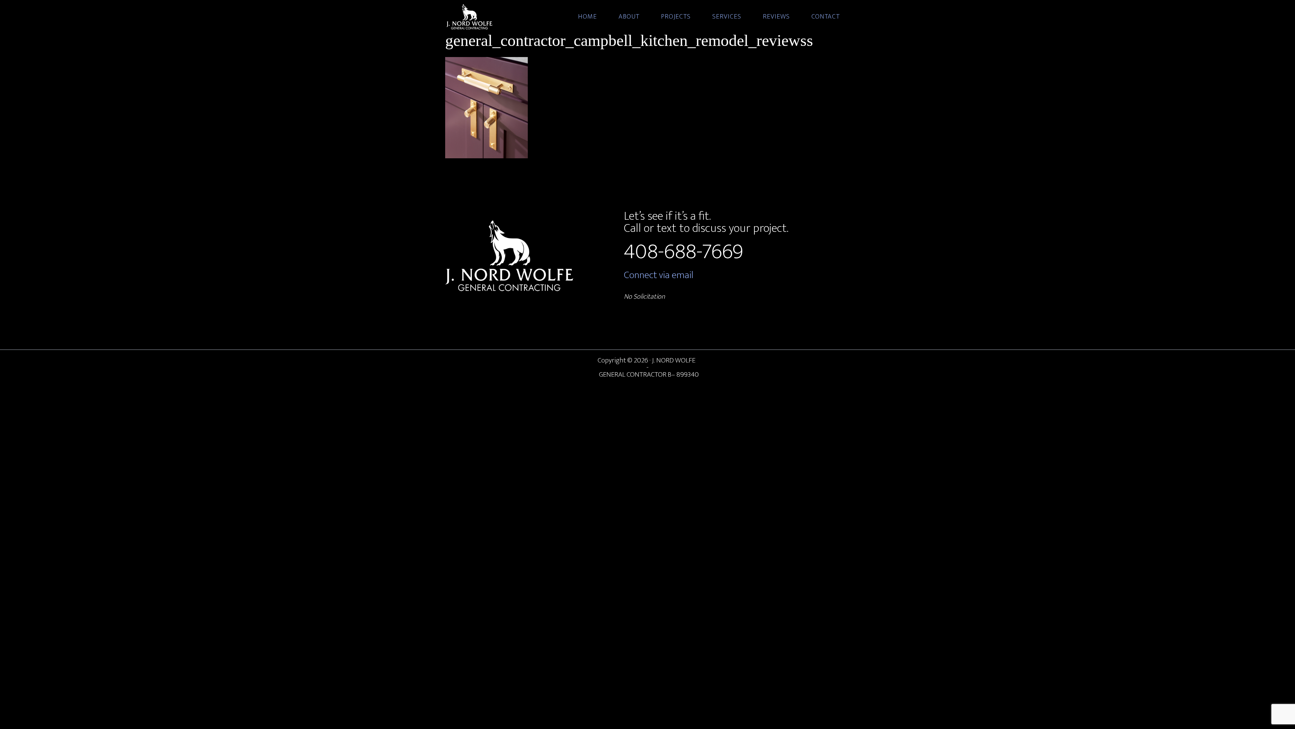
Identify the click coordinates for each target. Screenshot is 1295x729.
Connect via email (658, 275)
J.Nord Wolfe (506, 17)
